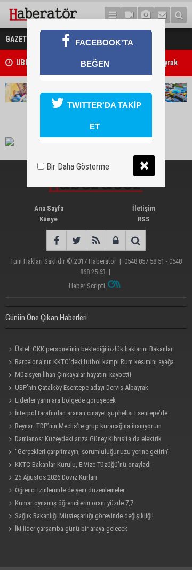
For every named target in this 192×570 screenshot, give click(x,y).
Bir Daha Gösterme (76, 166)
